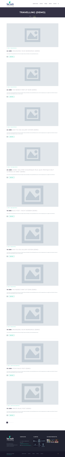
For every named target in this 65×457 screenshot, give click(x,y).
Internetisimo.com (9, 454)
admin (9, 48)
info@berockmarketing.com (24, 443)
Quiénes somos (35, 3)
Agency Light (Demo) (14, 207)
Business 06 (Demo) (14, 48)
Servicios (41, 3)
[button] (7, 56)
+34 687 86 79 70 (26, 441)
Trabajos (45, 3)
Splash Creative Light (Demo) (15, 365)
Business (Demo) (13, 246)
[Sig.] (13, 422)
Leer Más (11, 56)
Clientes (50, 3)
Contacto (54, 3)
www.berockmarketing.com (27, 445)
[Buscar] (58, 3)
